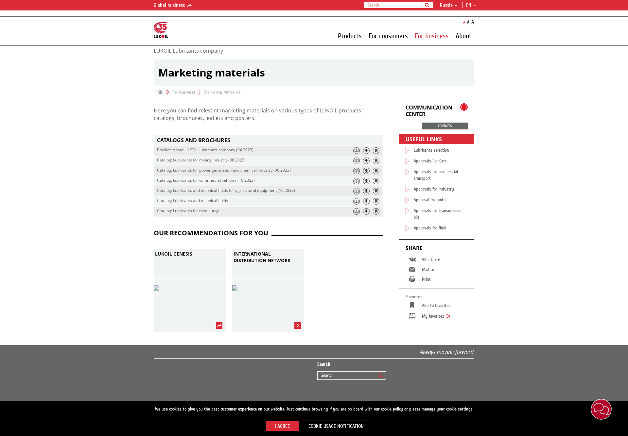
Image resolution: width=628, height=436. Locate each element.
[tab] (268, 140)
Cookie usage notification (336, 426)
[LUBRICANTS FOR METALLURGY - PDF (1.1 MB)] (366, 211)
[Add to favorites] (376, 150)
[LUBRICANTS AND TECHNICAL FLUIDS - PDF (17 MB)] (366, 201)
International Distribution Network (262, 257)
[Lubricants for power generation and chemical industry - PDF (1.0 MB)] (366, 171)
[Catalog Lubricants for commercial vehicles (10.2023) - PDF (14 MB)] (366, 181)
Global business (170, 5)
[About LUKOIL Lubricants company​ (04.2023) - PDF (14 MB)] (366, 150)
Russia (446, 5)
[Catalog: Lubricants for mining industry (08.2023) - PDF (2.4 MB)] (366, 161)
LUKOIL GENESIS (173, 254)
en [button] (469, 5)
